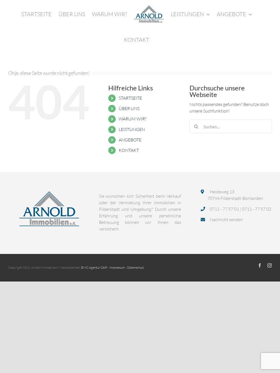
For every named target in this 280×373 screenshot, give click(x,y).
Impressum (117, 267)
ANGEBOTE (130, 140)
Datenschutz (135, 267)
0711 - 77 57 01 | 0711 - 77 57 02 (240, 209)
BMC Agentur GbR (94, 267)
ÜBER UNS (129, 108)
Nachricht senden (226, 219)
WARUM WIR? (133, 119)
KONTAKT (129, 150)
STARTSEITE (130, 98)
